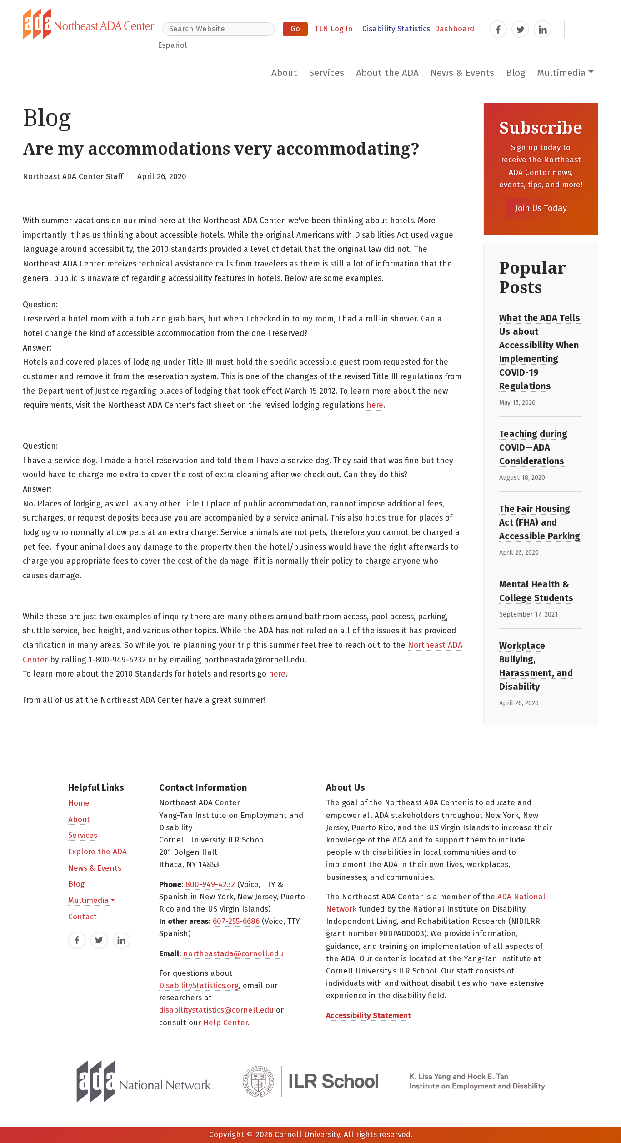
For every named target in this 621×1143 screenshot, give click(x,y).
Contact (82, 917)
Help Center (225, 1023)
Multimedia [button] (561, 73)
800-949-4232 (210, 884)
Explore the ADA (97, 852)
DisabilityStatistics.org (199, 985)
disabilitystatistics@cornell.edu (216, 1010)
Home (79, 803)
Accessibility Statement (368, 1015)
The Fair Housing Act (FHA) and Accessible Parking (540, 522)
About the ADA (387, 73)
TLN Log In (334, 29)
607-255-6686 (236, 921)
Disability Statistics (396, 29)
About (284, 73)
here (374, 405)
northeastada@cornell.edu (233, 953)
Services (326, 73)
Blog (516, 73)
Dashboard (454, 29)
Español (172, 45)
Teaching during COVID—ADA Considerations (533, 447)
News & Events (462, 73)
